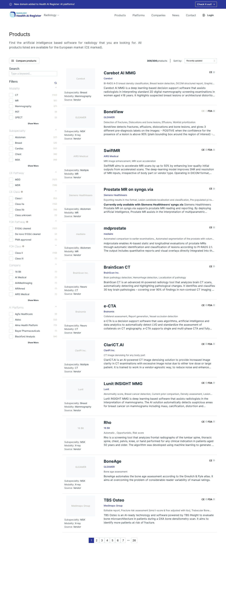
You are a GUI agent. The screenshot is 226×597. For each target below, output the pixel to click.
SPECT (19, 117)
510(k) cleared (23, 228)
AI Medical (20, 277)
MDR (17, 185)
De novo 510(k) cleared (28, 234)
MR (17, 100)
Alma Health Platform (26, 325)
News (175, 15)
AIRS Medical (22, 294)
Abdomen (20, 137)
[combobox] (201, 60)
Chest (18, 154)
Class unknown (23, 215)
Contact (191, 15)
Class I (18, 198)
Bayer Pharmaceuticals (27, 330)
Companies (158, 15)
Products (120, 15)
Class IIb (19, 209)
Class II (19, 252)
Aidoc (18, 319)
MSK (17, 159)
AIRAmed (20, 288)
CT (16, 94)
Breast (18, 142)
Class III (19, 258)
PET (17, 111)
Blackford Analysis (25, 336)
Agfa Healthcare (24, 314)
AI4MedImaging (23, 282)
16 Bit (18, 271)
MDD (17, 179)
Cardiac (19, 148)
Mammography (23, 106)
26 (134, 540)
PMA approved (23, 239)
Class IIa (19, 204)
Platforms (139, 15)
